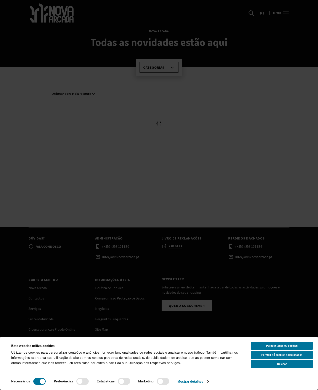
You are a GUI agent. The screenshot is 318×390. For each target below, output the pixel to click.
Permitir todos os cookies (282, 345)
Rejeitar (282, 364)
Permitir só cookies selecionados (281, 354)
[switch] (82, 381)
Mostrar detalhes (190, 381)
